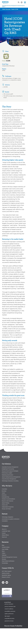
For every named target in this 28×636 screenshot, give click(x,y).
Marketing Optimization (7, 474)
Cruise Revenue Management (9, 478)
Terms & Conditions (9, 608)
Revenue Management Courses (9, 557)
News (3, 551)
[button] (3, 582)
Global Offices (5, 535)
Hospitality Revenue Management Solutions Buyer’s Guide (13, 6)
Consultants (5, 520)
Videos (3, 553)
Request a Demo (6, 577)
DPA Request (7, 616)
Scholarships (5, 563)
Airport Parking (5, 502)
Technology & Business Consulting (10, 480)
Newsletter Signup (6, 575)
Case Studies (5, 549)
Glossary (4, 559)
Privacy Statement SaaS (10, 606)
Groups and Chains (6, 508)
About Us (4, 529)
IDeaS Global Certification (8, 561)
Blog (3, 545)
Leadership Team (6, 531)
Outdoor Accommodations (8, 498)
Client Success (6, 9)
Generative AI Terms (9, 620)
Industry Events (5, 573)
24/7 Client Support (6, 571)
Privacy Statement (9, 604)
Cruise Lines (5, 504)
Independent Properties (8, 506)
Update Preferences (9, 613)
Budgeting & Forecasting (8, 468)
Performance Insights (7, 472)
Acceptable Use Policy (9, 618)
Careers (4, 533)
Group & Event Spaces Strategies (10, 470)
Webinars (4, 555)
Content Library (5, 547)
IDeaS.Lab (4, 537)
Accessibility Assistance (10, 611)
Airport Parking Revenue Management (11, 476)
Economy (4, 494)
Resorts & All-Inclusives (7, 500)
